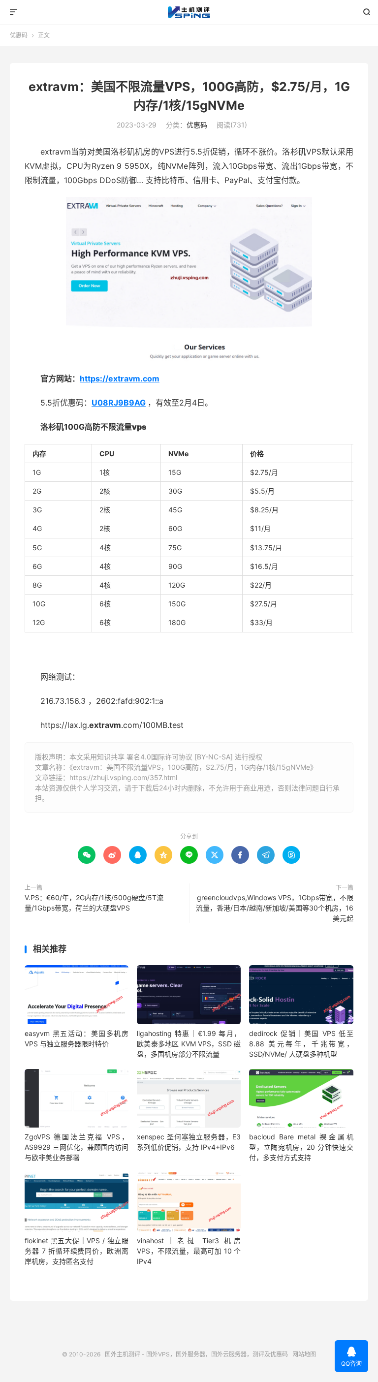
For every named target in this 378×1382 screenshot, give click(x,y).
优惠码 (19, 35)
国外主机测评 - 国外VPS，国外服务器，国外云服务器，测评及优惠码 (189, 12)
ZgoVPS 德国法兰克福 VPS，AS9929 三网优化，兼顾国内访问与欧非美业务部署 (76, 1147)
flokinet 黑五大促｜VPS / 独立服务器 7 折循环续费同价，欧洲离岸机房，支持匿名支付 (76, 1250)
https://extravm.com (119, 378)
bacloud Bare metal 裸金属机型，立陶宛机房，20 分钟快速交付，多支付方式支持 (301, 1147)
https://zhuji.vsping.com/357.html (123, 777)
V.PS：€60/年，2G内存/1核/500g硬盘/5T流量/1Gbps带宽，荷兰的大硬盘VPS (94, 902)
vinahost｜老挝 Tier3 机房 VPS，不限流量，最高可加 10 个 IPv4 (189, 1250)
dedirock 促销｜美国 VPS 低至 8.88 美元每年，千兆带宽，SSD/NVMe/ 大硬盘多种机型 (301, 1043)
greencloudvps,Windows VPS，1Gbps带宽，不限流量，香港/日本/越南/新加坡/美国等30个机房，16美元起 (274, 907)
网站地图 (304, 1354)
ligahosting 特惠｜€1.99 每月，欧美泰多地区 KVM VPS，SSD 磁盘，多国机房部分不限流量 (189, 1043)
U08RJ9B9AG (119, 403)
